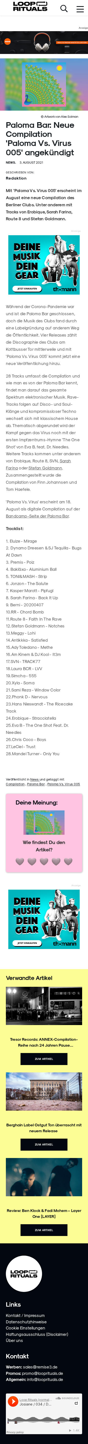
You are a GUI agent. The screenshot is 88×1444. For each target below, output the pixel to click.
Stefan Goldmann (45, 467)
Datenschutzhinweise (26, 1321)
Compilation (15, 784)
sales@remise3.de (40, 1366)
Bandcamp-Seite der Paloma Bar (37, 515)
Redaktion (16, 178)
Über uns (14, 1340)
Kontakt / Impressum (25, 1315)
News (35, 779)
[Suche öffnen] (64, 9)
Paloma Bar (36, 784)
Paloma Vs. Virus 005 (63, 784)
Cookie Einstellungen (25, 1327)
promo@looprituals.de (42, 1373)
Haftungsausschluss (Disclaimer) (37, 1334)
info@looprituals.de (45, 1379)
